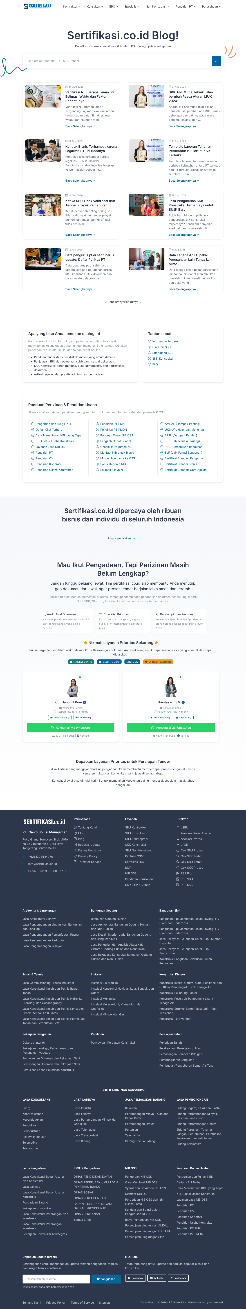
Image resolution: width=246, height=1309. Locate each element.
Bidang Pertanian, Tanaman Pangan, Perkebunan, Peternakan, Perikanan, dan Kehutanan (199, 1134)
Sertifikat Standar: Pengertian (184, 458)
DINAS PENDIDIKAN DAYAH (93, 1176)
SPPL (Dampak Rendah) (181, 435)
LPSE (184, 844)
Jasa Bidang (82, 1141)
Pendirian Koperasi (48, 464)
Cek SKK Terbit (191, 856)
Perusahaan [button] (210, 6)
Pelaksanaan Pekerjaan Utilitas (180, 1048)
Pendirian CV (44, 458)
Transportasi (31, 1148)
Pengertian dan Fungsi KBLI (54, 424)
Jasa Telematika (85, 1129)
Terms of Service (89, 862)
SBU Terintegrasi (136, 839)
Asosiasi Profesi (191, 839)
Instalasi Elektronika (104, 983)
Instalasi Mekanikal (103, 998)
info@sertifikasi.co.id (42, 864)
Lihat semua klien (119, 538)
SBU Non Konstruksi (138, 850)
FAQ (155, 364)
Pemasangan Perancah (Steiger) (181, 1054)
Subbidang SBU (163, 353)
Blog (81, 839)
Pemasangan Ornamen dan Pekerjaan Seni (51, 1058)
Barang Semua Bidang (140, 1141)
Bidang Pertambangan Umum (196, 1124)
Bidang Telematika (188, 1144)
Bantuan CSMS (135, 856)
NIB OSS (131, 873)
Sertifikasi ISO (134, 862)
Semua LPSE (82, 1219)
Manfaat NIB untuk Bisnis (117, 452)
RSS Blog (187, 873)
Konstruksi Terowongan (175, 1018)
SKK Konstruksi (162, 358)
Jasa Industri (82, 1108)
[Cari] (216, 61)
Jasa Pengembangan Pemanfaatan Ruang (51, 934)
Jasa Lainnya (82, 1114)
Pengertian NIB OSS (138, 1176)
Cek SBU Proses (192, 850)
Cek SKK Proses (192, 867)
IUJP (128, 867)
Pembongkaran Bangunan (176, 1060)
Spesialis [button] (130, 6)
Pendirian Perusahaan (139, 879)
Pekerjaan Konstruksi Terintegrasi (45, 1234)
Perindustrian (31, 1131)
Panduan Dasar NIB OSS (116, 435)
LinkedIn (159, 1278)
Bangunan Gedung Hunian (108, 919)
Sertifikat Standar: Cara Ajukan (186, 470)
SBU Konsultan (135, 833)
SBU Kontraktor (135, 827)
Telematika (30, 1142)
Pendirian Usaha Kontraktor (54, 470)
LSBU (184, 827)
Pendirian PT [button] (184, 6)
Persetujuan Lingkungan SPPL (145, 1237)
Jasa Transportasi (86, 1135)
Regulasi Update (89, 844)
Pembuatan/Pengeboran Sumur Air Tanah (187, 1065)
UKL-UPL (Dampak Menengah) (186, 429)
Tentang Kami (87, 827)
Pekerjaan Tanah (170, 1042)
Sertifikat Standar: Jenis (181, 464)
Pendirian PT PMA (112, 424)
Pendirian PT (44, 452)
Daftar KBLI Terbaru (49, 429)
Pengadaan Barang (35, 1202)
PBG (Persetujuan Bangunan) (184, 447)
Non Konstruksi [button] (156, 6)
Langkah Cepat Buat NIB (116, 441)
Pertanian (131, 1129)
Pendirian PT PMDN (113, 429)
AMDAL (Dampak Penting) (182, 424)
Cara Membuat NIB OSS (141, 1182)
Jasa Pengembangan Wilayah (42, 946)
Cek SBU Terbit (191, 862)
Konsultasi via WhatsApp (73, 727)
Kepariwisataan (33, 1114)
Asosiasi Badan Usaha (196, 833)
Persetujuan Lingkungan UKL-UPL (148, 1231)
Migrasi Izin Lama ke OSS (117, 458)
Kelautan (131, 1108)
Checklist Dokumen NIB (116, 447)
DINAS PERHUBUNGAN (90, 1198)
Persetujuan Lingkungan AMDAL (146, 1225)
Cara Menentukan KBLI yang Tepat (59, 435)
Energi (27, 1108)
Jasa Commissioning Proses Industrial (48, 983)
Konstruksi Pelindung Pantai (178, 993)
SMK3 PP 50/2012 (137, 885)
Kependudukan (33, 1119)
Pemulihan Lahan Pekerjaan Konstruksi (49, 1070)
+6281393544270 (40, 856)
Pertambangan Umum (140, 1124)
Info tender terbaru (165, 341)
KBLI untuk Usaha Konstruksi (55, 441)
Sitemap (104, 1302)
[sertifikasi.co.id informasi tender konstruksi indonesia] (37, 6)
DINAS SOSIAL (84, 1192)
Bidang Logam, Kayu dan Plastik (198, 1108)
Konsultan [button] (93, 6)
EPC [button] (112, 6)
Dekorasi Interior (34, 1042)
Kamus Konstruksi (90, 850)
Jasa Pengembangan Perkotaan (44, 940)
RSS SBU (187, 879)
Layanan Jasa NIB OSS (51, 447)
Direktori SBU (161, 347)
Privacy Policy (87, 856)
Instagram (180, 1278)
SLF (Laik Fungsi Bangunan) (183, 452)
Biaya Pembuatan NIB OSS (143, 1219)
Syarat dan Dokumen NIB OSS (145, 1188)
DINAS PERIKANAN (87, 1214)
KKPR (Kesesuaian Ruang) (182, 441)
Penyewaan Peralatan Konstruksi (113, 1042)
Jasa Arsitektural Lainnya (39, 919)
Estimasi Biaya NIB (112, 470)
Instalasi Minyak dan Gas (107, 1014)
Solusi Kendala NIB (113, 464)
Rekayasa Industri (34, 1137)
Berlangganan (106, 1279)
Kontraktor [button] (70, 6)
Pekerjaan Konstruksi (37, 1208)
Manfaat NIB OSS (136, 1194)
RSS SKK (187, 885)
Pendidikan (30, 1125)
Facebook (137, 1278)
